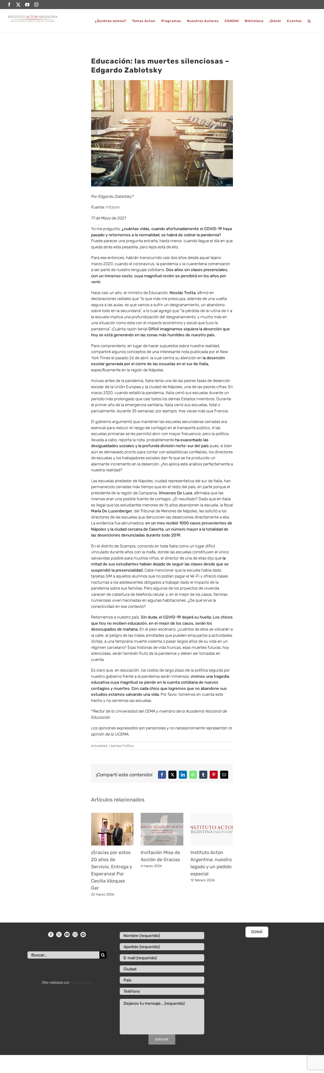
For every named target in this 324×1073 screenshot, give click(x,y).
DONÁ (257, 931)
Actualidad (99, 746)
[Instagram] (75, 934)
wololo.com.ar (81, 982)
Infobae (113, 207)
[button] (309, 21)
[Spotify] (83, 934)
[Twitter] (59, 934)
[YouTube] (67, 934)
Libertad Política (121, 746)
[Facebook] (51, 934)
